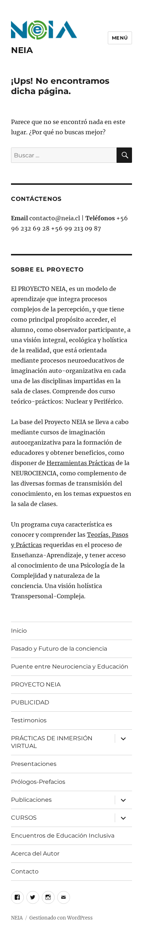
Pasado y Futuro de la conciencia (59, 648)
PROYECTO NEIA (35, 684)
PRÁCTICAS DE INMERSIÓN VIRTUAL (51, 742)
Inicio (19, 630)
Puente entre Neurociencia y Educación (69, 666)
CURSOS (24, 817)
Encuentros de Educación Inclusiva (62, 835)
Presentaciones (33, 763)
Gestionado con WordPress (61, 918)
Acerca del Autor (35, 853)
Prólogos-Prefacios (38, 781)
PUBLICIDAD (30, 702)
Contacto (24, 871)
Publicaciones (31, 799)
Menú (120, 38)
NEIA (22, 50)
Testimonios (29, 720)
